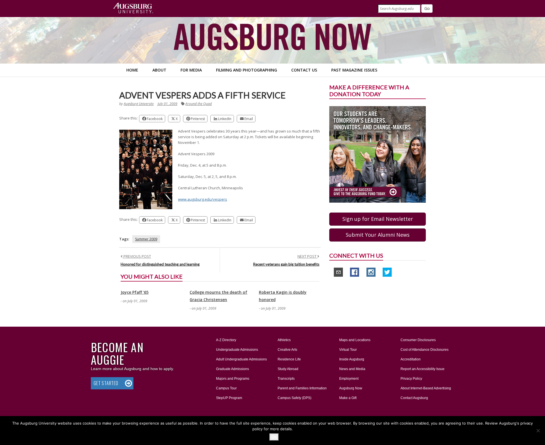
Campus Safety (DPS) (294, 398)
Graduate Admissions (232, 369)
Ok (274, 437)
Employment (349, 379)
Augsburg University (139, 103)
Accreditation (411, 359)
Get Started (106, 383)
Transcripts (286, 379)
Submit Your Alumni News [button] (378, 234)
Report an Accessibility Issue (423, 369)
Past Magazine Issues (354, 70)
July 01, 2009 (167, 103)
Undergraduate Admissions (237, 350)
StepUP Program (229, 398)
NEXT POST (307, 256)
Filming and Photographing (246, 70)
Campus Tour (226, 388)
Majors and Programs (232, 378)
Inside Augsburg (351, 359)
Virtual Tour (348, 350)
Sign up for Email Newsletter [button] (377, 218)
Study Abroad (288, 369)
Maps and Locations (354, 340)
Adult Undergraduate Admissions (241, 359)
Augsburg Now (350, 388)
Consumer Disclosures (418, 340)
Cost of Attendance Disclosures (424, 350)
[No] (538, 430)
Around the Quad (198, 103)
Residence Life (289, 359)
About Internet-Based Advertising (426, 388)
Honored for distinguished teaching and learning (160, 264)
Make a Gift (348, 398)
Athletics (284, 340)
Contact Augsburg (414, 398)
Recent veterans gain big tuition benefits (286, 264)
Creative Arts (287, 350)
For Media (191, 70)
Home (132, 70)
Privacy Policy (411, 379)
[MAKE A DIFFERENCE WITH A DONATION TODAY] (377, 154)
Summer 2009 (146, 239)
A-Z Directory (226, 340)
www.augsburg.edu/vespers (202, 199)
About (159, 70)
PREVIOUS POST (137, 256)
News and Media (352, 369)
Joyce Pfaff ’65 (134, 292)
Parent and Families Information (302, 388)
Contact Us (304, 70)
